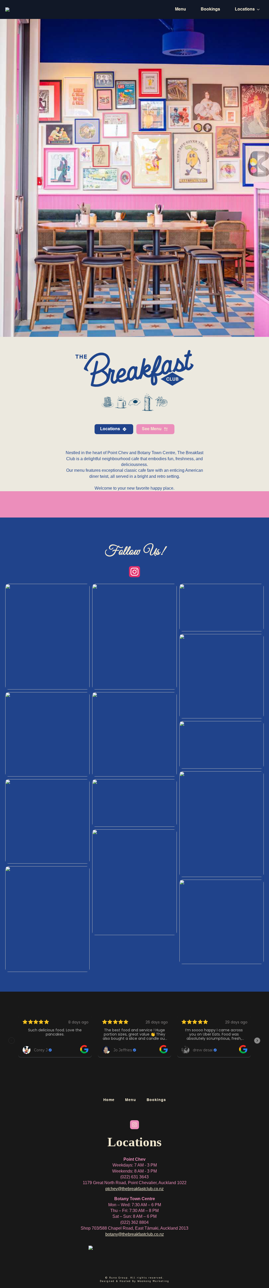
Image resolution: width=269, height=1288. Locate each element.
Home (109, 1100)
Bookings (210, 9)
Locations (245, 9)
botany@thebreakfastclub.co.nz (134, 1234)
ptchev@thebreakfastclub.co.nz (134, 1188)
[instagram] (134, 571)
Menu (180, 9)
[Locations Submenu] (259, 9)
